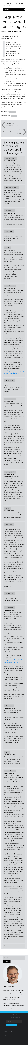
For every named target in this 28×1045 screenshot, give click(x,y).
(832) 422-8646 (8, 1031)
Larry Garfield (10, 286)
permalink (14, 115)
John (20, 31)
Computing (12, 111)
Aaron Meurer (10, 399)
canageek (9, 524)
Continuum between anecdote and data (12, 132)
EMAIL (6, 1035)
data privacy (12, 997)
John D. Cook (14, 1014)
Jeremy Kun (9, 593)
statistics (12, 999)
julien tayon (9, 607)
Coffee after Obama (12, 125)
